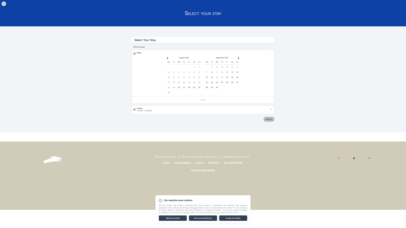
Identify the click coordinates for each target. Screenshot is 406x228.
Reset (203, 100)
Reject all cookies (173, 218)
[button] (194, 67)
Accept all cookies (233, 218)
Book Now (213, 162)
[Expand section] (271, 109)
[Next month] (238, 58)
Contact (200, 162)
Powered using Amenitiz (203, 170)
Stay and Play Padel (233, 162)
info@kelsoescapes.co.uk (234, 156)
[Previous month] (167, 58)
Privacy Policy (233, 212)
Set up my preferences (203, 218)
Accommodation (183, 162)
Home (167, 162)
